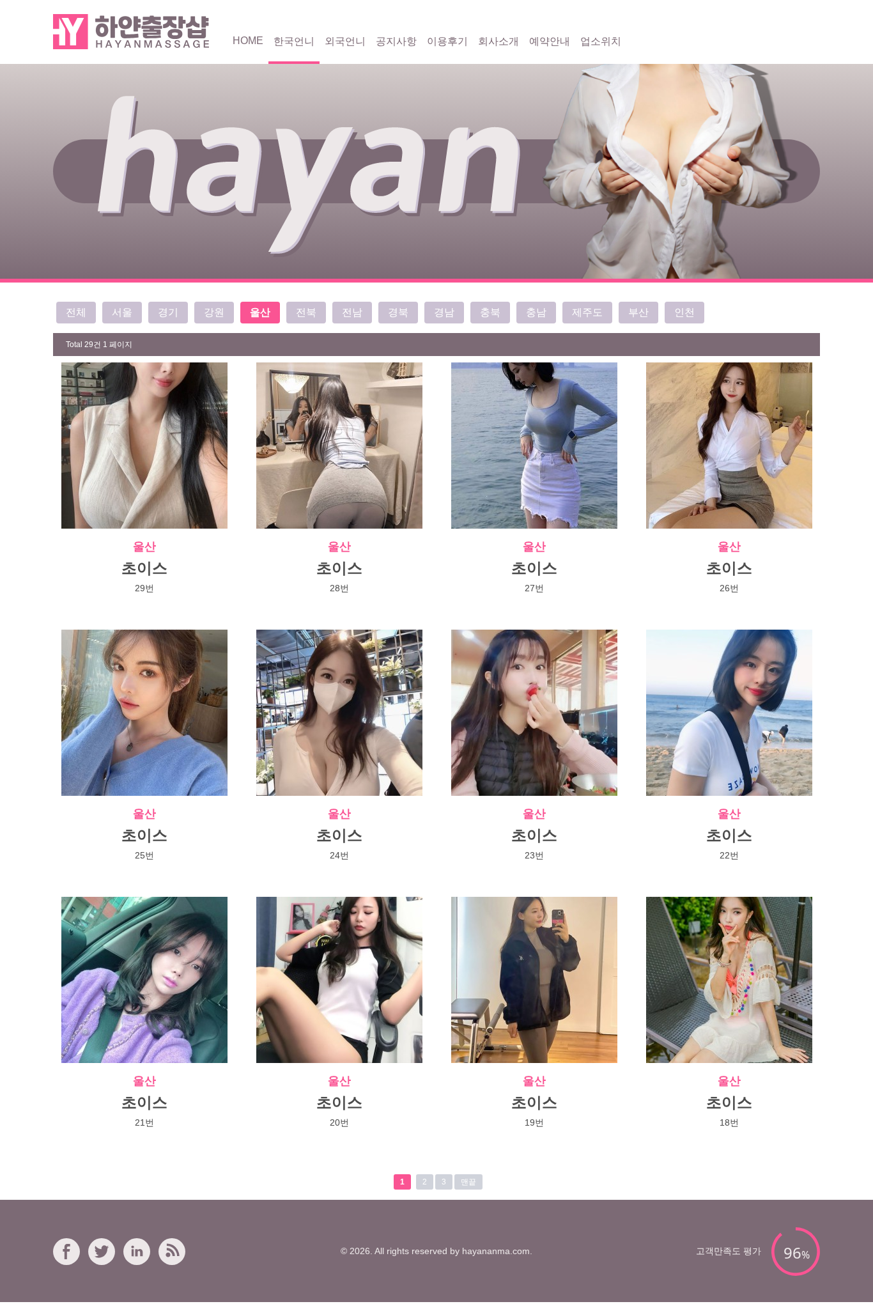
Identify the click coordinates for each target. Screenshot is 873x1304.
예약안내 (549, 41)
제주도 (587, 312)
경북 (398, 312)
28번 (339, 588)
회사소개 (498, 41)
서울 (122, 312)
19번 (534, 1122)
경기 (168, 312)
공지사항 (396, 41)
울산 (260, 312)
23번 (534, 855)
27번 (534, 588)
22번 (729, 855)
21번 (144, 1122)
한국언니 (294, 41)
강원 (214, 312)
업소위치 (600, 41)
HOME (248, 40)
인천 (684, 312)
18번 (729, 1122)
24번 (339, 855)
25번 (144, 855)
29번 (144, 588)
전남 (352, 312)
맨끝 (468, 1181)
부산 (638, 312)
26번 (729, 588)
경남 (444, 312)
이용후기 (447, 41)
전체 (76, 312)
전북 (306, 312)
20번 (339, 1122)
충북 (490, 312)
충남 (536, 312)
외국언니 (345, 41)
